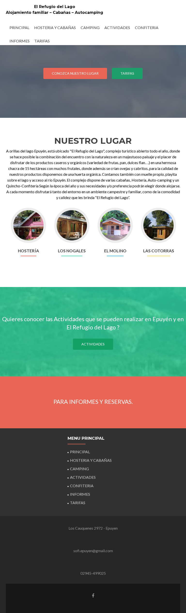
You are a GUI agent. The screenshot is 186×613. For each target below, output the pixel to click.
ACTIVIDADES (117, 27)
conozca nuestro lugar (75, 73)
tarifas (127, 73)
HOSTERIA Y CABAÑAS (55, 27)
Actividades (93, 344)
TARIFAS (42, 41)
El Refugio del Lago (54, 6)
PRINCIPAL (19, 27)
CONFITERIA (146, 27)
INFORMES (19, 41)
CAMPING (90, 27)
